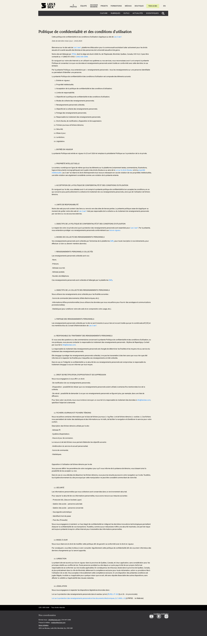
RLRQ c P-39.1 (113, 594)
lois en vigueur (114, 230)
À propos (73, 6)
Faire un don (153, 6)
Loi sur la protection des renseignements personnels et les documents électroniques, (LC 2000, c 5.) (89, 598)
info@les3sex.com (69, 345)
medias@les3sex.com (58, 623)
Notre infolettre (43, 625)
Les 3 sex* (118, 37)
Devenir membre (94, 6)
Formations (116, 6)
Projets (104, 6)
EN (164, 6)
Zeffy (112, 241)
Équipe (83, 6)
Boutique (139, 6)
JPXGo (74, 54)
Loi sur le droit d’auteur (124, 170)
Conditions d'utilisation (161, 614)
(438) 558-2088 (82, 57)
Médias (128, 6)
